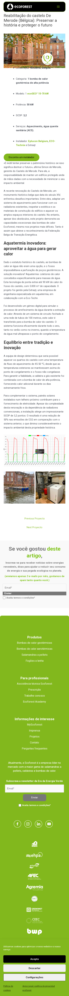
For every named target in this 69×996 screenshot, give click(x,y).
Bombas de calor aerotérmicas (34, 648)
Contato (34, 742)
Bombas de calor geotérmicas (34, 642)
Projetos (34, 736)
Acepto (34, 959)
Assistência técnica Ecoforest (34, 683)
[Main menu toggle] (58, 6)
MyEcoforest (34, 724)
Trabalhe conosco (34, 695)
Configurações (34, 977)
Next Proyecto (34, 527)
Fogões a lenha (35, 660)
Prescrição (34, 689)
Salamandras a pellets (35, 654)
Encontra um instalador (21, 157)
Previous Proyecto (34, 518)
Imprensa (34, 730)
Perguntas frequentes (34, 748)
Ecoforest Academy (34, 701)
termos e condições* (24, 598)
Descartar (35, 968)
